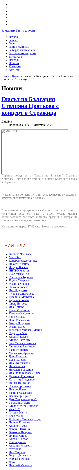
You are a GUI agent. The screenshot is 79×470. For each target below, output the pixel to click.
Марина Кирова (19, 283)
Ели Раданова (17, 442)
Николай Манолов (20, 465)
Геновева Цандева (20, 432)
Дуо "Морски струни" (23, 399)
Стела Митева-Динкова (23, 405)
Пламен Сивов (18, 435)
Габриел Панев (18, 349)
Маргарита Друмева (21, 353)
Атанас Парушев (19, 339)
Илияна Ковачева (19, 422)
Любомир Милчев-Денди (25, 419)
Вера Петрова (17, 359)
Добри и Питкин (19, 429)
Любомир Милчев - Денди (25, 329)
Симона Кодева (18, 287)
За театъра (15, 56)
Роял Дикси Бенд (19, 402)
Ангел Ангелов (18, 438)
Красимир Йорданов (22, 379)
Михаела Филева (19, 458)
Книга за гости (25, 30)
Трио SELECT (18, 316)
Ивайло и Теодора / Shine (24, 372)
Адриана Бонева (19, 300)
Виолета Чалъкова (20, 254)
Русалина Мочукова (21, 296)
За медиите (8, 30)
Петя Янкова (17, 366)
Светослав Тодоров (21, 277)
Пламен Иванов (19, 263)
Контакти (15, 66)
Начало (13, 36)
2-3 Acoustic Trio (19, 273)
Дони (12, 462)
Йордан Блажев (18, 267)
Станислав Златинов (22, 346)
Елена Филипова (19, 310)
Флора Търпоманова (21, 293)
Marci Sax (15, 257)
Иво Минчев (17, 452)
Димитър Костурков (21, 376)
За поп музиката (19, 46)
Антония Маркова (20, 445)
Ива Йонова (16, 306)
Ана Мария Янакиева (22, 343)
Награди (14, 59)
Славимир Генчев (20, 386)
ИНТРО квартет (19, 270)
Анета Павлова (18, 336)
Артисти (14, 69)
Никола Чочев (17, 389)
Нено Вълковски (19, 320)
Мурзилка (15, 448)
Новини (14, 63)
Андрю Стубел (18, 425)
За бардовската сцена (22, 50)
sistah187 (14, 409)
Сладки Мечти (18, 412)
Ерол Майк (16, 415)
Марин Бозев (17, 326)
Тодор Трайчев (18, 333)
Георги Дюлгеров (20, 455)
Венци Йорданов (19, 323)
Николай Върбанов (21, 369)
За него (13, 40)
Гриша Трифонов (19, 382)
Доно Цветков (18, 356)
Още (12, 43)
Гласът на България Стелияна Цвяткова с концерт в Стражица (30, 106)
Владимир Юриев (20, 396)
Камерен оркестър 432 (23, 260)
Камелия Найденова (21, 313)
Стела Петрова (18, 303)
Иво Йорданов (18, 290)
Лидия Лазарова (19, 280)
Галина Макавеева (20, 392)
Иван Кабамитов (19, 363)
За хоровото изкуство (22, 53)
